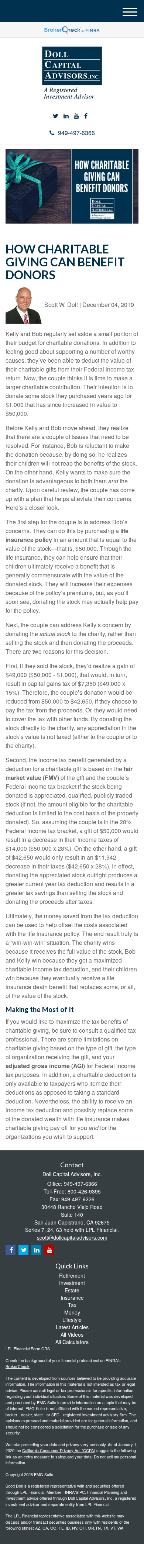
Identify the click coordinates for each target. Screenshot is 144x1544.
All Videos (72, 1334)
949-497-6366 (76, 132)
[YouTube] (76, 116)
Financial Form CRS (32, 1348)
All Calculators (72, 1342)
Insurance (72, 1297)
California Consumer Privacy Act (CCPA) (58, 1450)
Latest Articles (72, 1327)
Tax (72, 1305)
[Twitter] (55, 116)
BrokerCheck (18, 1366)
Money (72, 1312)
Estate (72, 1290)
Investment (72, 1282)
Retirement (72, 1275)
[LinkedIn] (66, 116)
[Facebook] (86, 116)
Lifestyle (72, 1319)
